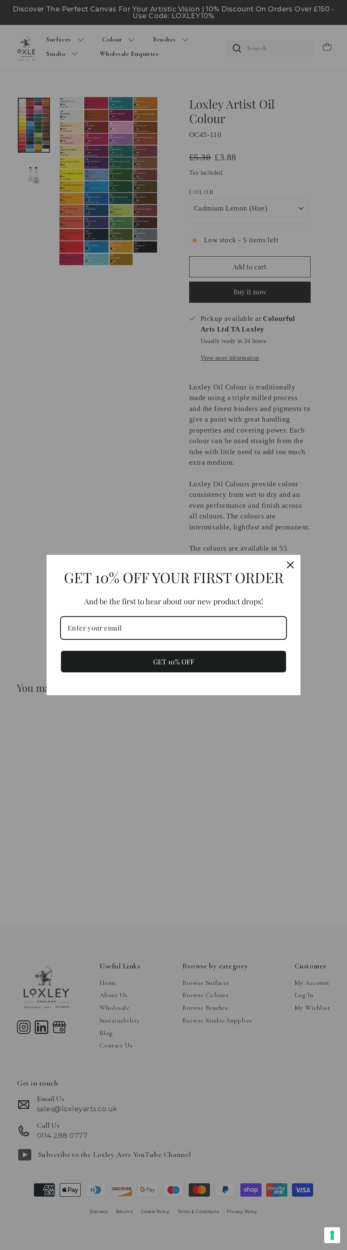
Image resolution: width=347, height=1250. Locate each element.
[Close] (290, 565)
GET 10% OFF (173, 661)
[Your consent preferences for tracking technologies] (332, 1235)
